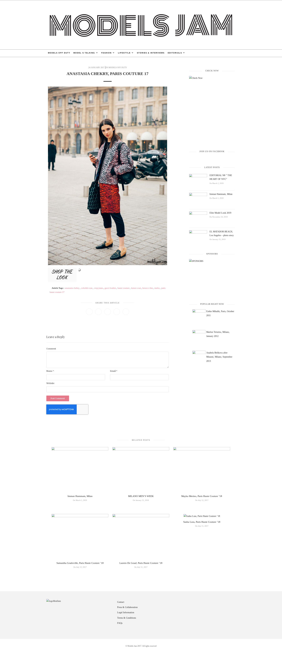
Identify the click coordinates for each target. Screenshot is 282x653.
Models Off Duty (59, 53)
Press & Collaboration (127, 607)
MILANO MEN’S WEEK (141, 496)
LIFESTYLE (124, 53)
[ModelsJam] (141, 24)
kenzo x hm (147, 288)
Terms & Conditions (126, 618)
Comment (51, 348)
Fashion (106, 53)
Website (50, 383)
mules (157, 288)
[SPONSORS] (212, 278)
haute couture (124, 288)
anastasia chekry (72, 288)
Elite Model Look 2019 (220, 213)
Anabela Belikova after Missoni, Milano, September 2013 (219, 357)
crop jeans (98, 288)
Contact (120, 602)
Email (113, 371)
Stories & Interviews (150, 53)
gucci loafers (110, 288)
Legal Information (125, 612)
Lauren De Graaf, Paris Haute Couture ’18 (140, 563)
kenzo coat (136, 288)
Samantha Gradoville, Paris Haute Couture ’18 (80, 563)
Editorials (175, 53)
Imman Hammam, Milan (221, 194)
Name (50, 371)
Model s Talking (84, 53)
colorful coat (86, 288)
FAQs (119, 623)
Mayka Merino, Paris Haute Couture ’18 (201, 496)
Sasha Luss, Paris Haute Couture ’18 (201, 522)
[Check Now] (212, 110)
